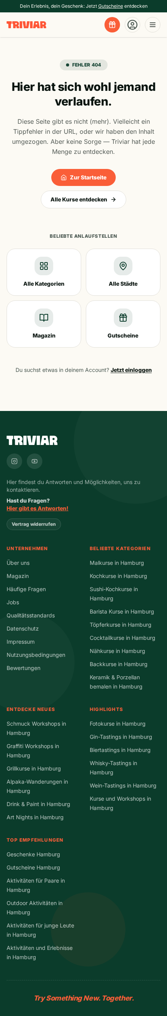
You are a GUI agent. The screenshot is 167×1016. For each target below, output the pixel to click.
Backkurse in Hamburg (119, 664)
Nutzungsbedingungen (36, 654)
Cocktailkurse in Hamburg (122, 637)
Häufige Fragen (26, 589)
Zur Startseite (88, 177)
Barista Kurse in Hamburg (122, 611)
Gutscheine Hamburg (33, 867)
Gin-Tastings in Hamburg (121, 736)
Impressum (21, 641)
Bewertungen (23, 668)
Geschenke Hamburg (33, 854)
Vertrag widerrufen (34, 524)
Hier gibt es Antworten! (37, 508)
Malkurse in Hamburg (117, 562)
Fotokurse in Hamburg (118, 723)
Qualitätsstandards (31, 615)
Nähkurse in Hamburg (117, 651)
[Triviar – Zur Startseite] (26, 25)
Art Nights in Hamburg (35, 817)
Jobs (13, 602)
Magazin (18, 576)
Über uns (18, 562)
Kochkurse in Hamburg (118, 576)
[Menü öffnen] (152, 24)
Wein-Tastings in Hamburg (123, 785)
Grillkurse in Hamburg (34, 768)
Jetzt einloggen (131, 370)
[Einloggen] (132, 24)
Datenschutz (23, 628)
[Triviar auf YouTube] (34, 461)
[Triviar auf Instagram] (14, 461)
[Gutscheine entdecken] (112, 24)
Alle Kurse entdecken (78, 199)
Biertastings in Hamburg (120, 750)
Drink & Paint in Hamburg (38, 804)
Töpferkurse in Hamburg (120, 624)
